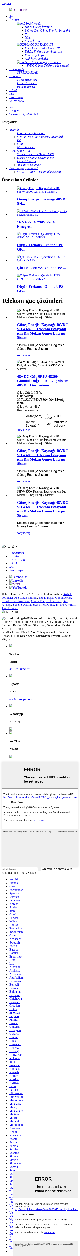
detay (27, 355)
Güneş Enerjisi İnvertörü (46, 601)
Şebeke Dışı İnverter (25, 604)
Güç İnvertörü (63, 597)
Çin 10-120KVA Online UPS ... (41, 268)
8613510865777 (19, 669)
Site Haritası (46, 597)
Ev (11, 107)
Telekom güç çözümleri (23, 114)
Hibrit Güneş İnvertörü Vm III (57, 604)
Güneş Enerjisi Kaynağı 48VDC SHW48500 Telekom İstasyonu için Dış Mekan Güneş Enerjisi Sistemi (42, 457)
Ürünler (14, 110)
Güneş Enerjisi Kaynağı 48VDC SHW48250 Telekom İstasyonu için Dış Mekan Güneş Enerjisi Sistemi (42, 331)
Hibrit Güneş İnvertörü (16, 601)
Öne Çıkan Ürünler (25, 597)
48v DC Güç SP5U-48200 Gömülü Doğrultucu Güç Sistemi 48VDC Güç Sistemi (43, 380)
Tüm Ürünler (10, 608)
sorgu (20, 355)
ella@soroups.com (20, 699)
